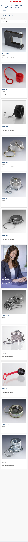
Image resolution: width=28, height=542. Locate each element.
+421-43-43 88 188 (7, 282)
